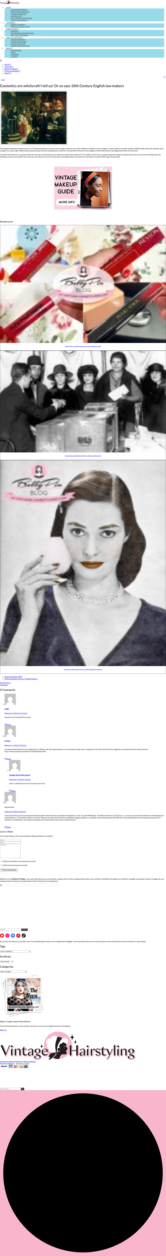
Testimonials (16, 50)
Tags (2, 946)
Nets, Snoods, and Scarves (21, 18)
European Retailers (18, 42)
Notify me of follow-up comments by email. (19, 861)
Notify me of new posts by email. (15, 865)
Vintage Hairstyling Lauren (19, 775)
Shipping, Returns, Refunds (10, 1082)
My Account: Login (7, 1072)
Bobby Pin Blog (12, 29)
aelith (7, 709)
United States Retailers (20, 46)
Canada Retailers (18, 40)
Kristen (8, 741)
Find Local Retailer (14, 37)
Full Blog (14, 31)
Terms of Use (5, 1084)
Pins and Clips (16, 16)
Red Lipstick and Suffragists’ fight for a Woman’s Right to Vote (83, 456)
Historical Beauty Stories (14, 679)
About (8, 48)
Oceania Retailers (18, 44)
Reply (8, 725)
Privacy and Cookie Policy (10, 1086)
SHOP (8, 7)
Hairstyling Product (19, 20)
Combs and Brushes (18, 14)
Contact (14, 57)
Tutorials (10, 22)
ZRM (20, 677)
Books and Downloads (20, 12)
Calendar (15, 55)
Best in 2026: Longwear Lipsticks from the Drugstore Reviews (83, 346)
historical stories (11, 677)
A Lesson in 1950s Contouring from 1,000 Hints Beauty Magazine (83, 669)
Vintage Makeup (30, 679)
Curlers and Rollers (19, 10)
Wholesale (4, 1076)
